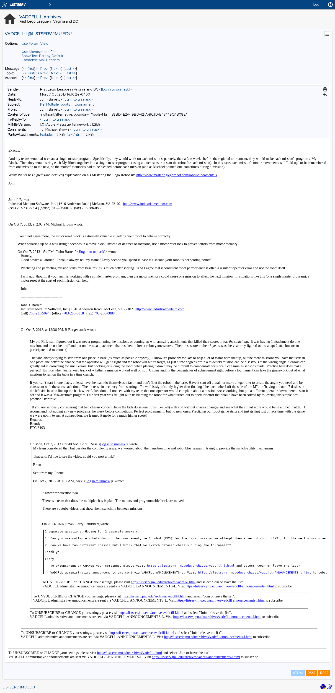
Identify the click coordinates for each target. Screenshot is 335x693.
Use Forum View (35, 44)
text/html (74, 134)
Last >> (70, 69)
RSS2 (324, 673)
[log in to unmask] (115, 89)
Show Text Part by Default (42, 56)
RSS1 (311, 673)
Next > (56, 69)
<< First (28, 69)
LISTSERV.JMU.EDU (19, 687)
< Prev (42, 69)
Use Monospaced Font (40, 52)
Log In (318, 5)
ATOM (298, 673)
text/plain (47, 134)
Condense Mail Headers (40, 60)
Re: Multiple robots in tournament (67, 104)
